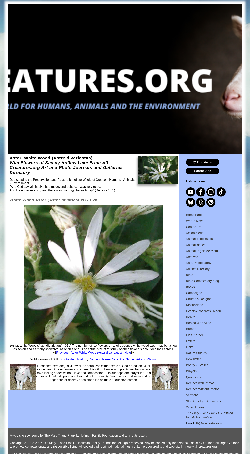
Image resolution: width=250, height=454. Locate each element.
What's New (194, 221)
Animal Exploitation (199, 238)
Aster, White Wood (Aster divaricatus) (96, 352)
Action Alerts (194, 233)
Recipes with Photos (200, 383)
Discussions (194, 305)
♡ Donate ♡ (202, 162)
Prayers (191, 371)
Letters (190, 341)
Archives (192, 257)
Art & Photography (198, 262)
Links (189, 347)
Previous (62, 352)
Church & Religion (199, 299)
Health (190, 317)
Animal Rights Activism (202, 251)
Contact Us (193, 227)
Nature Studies (196, 353)
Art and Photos (146, 359)
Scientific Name (123, 359)
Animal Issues (195, 245)
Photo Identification (74, 359)
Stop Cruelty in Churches (203, 401)
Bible (189, 275)
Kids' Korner (194, 335)
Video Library (195, 407)
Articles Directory (198, 269)
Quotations (193, 377)
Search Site (202, 171)
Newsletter (193, 359)
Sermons (192, 395)
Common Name (100, 359)
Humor (190, 329)
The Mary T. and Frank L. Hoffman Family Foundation (81, 435)
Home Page (194, 214)
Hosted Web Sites (198, 323)
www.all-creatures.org (202, 446)
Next (127, 352)
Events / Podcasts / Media (204, 311)
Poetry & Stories (197, 365)
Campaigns (194, 293)
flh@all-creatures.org (210, 423)
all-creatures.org (136, 435)
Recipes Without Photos (202, 389)
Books (190, 287)
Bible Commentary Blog (202, 281)
